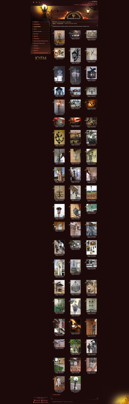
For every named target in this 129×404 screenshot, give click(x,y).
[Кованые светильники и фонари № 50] (75, 332)
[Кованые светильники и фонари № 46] (59, 311)
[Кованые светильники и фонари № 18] (91, 125)
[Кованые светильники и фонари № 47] (75, 314)
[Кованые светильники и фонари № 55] (59, 371)
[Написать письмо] (36, 2)
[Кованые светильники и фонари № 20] (75, 143)
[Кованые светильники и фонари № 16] (59, 125)
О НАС (35, 29)
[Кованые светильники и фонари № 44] (75, 293)
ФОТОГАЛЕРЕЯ (37, 26)
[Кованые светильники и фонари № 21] (91, 143)
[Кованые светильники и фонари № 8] (75, 82)
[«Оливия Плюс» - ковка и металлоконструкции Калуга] (73, 19)
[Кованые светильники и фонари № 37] (59, 253)
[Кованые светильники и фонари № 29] (75, 198)
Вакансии (36, 45)
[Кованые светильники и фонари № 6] (91, 59)
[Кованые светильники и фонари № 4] (59, 57)
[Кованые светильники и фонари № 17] (75, 125)
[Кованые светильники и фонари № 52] (59, 346)
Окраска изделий (37, 31)
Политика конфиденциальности (41, 52)
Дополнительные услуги (39, 43)
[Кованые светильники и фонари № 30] (91, 198)
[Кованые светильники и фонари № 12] (91, 94)
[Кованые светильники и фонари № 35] (75, 235)
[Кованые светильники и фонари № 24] (91, 162)
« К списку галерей (56, 394)
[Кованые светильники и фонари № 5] (75, 61)
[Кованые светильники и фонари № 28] (59, 198)
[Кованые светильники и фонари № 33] (91, 211)
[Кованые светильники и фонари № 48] (91, 311)
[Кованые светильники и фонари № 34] (59, 229)
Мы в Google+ (37, 400)
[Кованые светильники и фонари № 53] (75, 352)
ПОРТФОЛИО (37, 24)
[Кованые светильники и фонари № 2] (75, 37)
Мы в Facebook (45, 402)
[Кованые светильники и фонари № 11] (75, 94)
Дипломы (36, 36)
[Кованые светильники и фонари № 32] (75, 217)
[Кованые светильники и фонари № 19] (59, 144)
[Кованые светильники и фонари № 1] (59, 43)
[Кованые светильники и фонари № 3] (91, 37)
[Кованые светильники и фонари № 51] (91, 334)
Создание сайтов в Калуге (57, 401)
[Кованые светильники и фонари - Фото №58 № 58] (59, 389)
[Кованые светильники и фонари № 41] (75, 272)
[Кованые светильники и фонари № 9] (91, 78)
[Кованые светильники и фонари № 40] (59, 275)
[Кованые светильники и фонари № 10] (59, 94)
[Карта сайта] (39, 2)
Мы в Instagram (37, 402)
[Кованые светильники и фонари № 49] (59, 333)
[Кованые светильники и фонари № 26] (75, 180)
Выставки (36, 33)
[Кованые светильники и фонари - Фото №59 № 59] (75, 389)
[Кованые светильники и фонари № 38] (75, 247)
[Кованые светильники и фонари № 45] (91, 293)
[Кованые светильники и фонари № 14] (75, 107)
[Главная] (33, 2)
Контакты (36, 50)
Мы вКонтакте (45, 400)
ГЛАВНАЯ (36, 21)
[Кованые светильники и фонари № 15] (91, 107)
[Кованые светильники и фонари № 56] (75, 371)
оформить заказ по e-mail (92, 3)
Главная (53, 23)
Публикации (36, 38)
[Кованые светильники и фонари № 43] (59, 293)
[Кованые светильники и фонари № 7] (59, 80)
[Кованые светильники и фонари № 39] (91, 254)
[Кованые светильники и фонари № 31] (59, 217)
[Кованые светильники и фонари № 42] (91, 266)
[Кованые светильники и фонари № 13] (59, 112)
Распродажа (36, 48)
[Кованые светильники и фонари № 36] (91, 235)
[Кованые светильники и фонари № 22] (59, 162)
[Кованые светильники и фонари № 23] (75, 162)
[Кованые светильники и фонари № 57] (91, 371)
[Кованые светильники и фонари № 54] (91, 352)
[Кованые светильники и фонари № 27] (91, 180)
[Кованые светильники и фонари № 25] (59, 180)
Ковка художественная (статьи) (41, 40)
